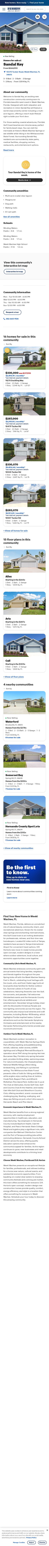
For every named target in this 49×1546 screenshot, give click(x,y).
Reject (31, 1542)
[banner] (24, 3)
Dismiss (42, 1542)
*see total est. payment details (16, 377)
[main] (24, 779)
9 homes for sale (12, 840)
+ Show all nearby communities (18, 848)
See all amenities (11, 216)
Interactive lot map (14, 271)
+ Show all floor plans (13, 677)
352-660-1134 (12, 319)
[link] (24, 33)
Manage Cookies (19, 1542)
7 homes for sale (12, 789)
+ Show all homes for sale (15, 530)
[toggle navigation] (4, 9)
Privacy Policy (31, 1538)
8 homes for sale (12, 737)
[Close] (47, 1530)
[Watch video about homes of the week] (24, 164)
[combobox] (35, 9)
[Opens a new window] (37, 17)
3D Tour (34, 49)
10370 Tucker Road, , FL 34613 (23, 73)
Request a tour (12, 312)
